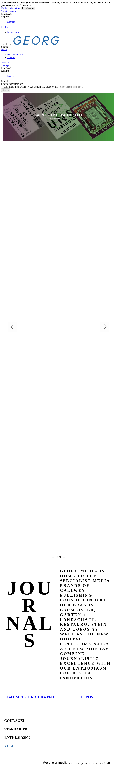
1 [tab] (53, 557)
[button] (58, 16)
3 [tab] (60, 557)
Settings (5, 65)
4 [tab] (64, 557)
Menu (4, 49)
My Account (13, 32)
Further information (10, 8)
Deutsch (11, 22)
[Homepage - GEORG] (36, 44)
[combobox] (74, 86)
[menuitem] (15, 54)
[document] (58, 5)
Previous (12, 327)
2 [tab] (57, 557)
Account (5, 62)
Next (104, 327)
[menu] (58, 56)
